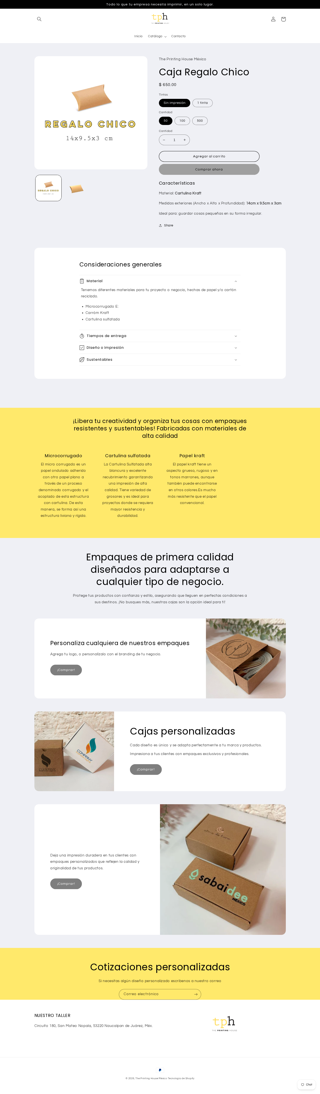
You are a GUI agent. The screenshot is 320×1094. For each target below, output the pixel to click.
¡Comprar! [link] (66, 670)
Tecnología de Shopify (181, 1078)
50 (166, 120)
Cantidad (165, 131)
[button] (39, 19)
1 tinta (202, 103)
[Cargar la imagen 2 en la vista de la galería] (76, 188)
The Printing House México (151, 1078)
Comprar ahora (209, 169)
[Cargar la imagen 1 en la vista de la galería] (48, 188)
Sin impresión (175, 103)
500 (200, 120)
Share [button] (168, 225)
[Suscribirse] (196, 994)
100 (182, 120)
